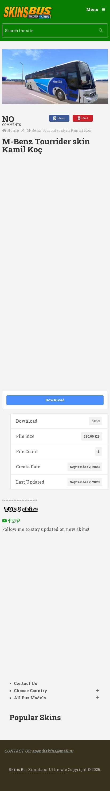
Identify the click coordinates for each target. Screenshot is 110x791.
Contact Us (25, 683)
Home (13, 130)
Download (55, 400)
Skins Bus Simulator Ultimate (38, 769)
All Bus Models (30, 697)
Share (61, 118)
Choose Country (30, 690)
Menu (92, 9)
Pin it (84, 118)
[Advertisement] (55, 219)
